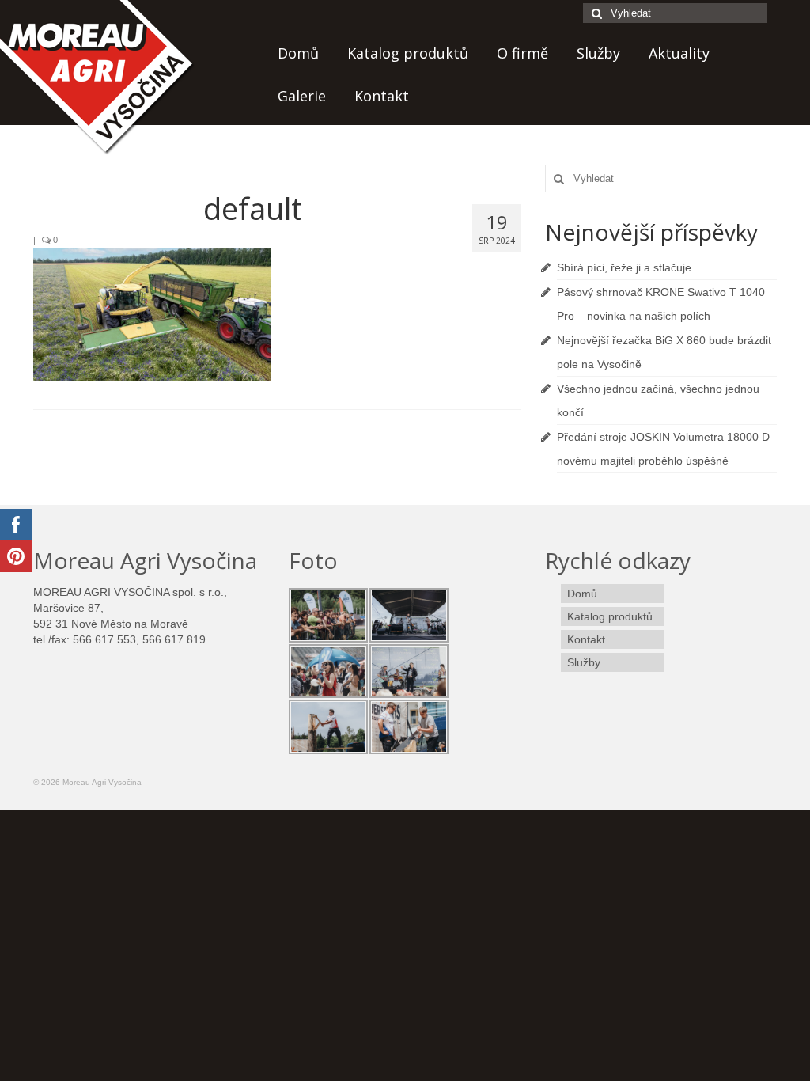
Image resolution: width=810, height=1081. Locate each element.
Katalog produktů (407, 53)
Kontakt (381, 95)
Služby (598, 53)
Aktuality (679, 53)
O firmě (522, 53)
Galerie (302, 95)
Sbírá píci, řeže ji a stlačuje (624, 267)
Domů (298, 53)
